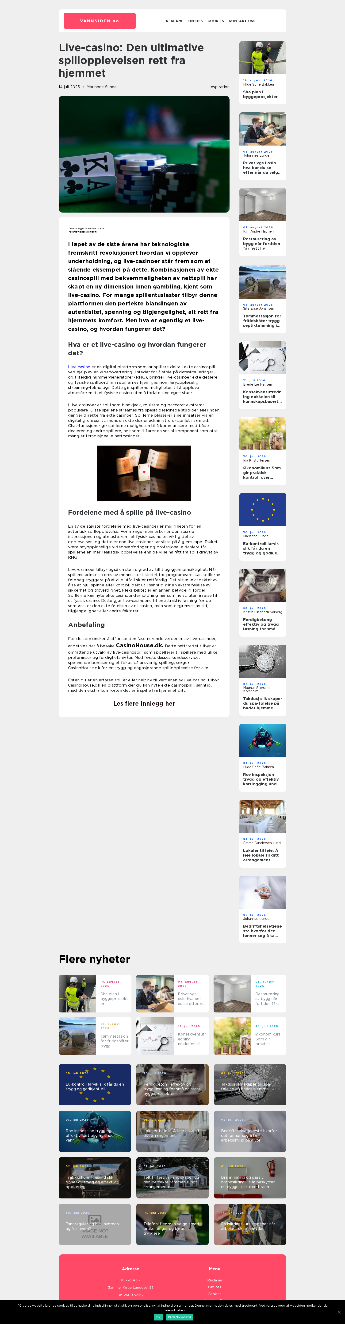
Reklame (175, 21)
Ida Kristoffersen (256, 460)
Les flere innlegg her (144, 703)
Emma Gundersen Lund (262, 843)
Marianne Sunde (102, 87)
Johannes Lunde (256, 155)
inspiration (220, 87)
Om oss (195, 21)
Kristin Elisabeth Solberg (262, 612)
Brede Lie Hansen (257, 384)
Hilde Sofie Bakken (258, 84)
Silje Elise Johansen (258, 308)
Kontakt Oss (242, 21)
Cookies (215, 21)
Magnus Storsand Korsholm (257, 689)
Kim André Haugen (258, 231)
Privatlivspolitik (179, 1317)
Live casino (79, 366)
